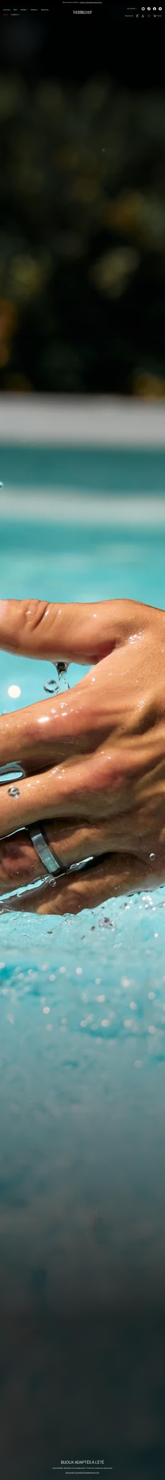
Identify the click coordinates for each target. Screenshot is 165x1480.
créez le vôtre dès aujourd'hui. (91, 2)
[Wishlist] (149, 16)
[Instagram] (143, 9)
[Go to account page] (143, 16)
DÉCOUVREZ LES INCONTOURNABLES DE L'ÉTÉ (82, 1473)
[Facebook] (154, 9)
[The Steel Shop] (82, 12)
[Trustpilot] (160, 9)
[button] (129, 16)
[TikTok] (149, 9)
